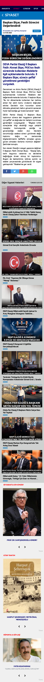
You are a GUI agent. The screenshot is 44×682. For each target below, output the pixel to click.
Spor (36, 9)
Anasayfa (6, 9)
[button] (19, 547)
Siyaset (16, 9)
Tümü (41, 551)
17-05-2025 (8, 33)
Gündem (26, 9)
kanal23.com (9, 31)
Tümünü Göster (36, 183)
